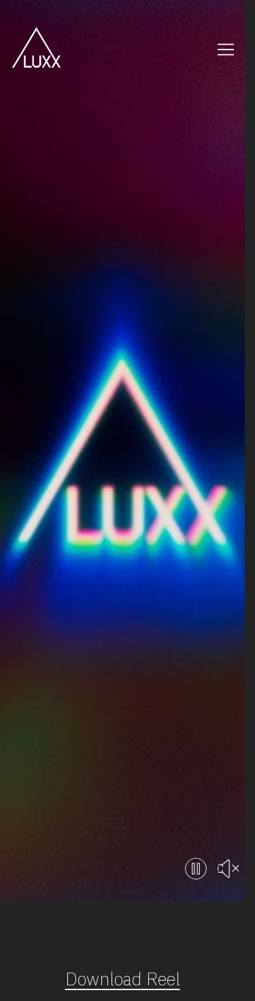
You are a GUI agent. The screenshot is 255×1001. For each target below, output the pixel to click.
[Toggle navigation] (226, 49)
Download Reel (122, 979)
